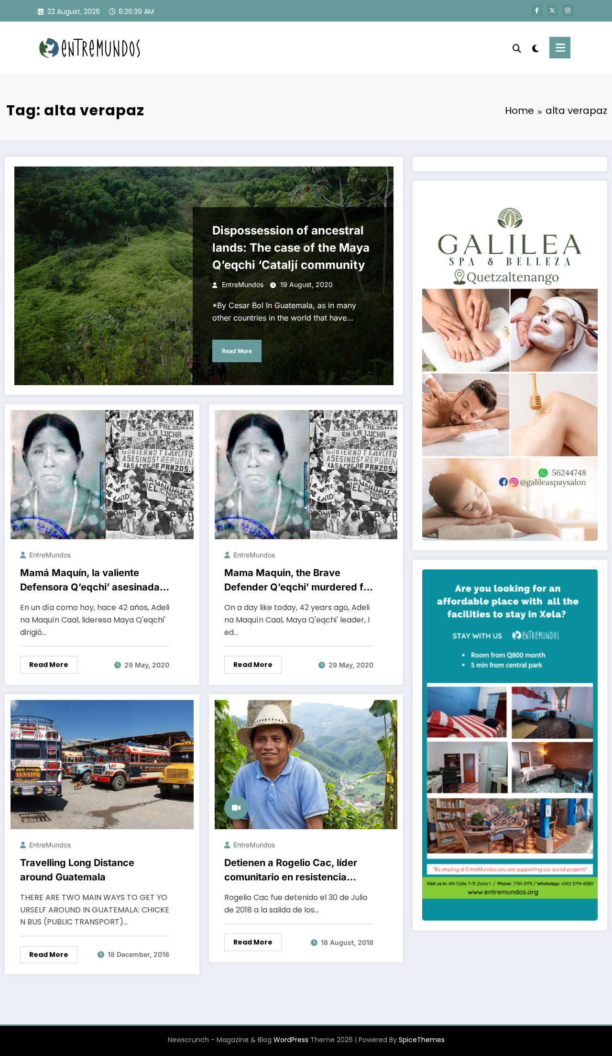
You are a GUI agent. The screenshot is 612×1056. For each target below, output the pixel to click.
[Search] (517, 47)
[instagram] (567, 10)
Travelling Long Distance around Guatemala (77, 870)
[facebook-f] (537, 10)
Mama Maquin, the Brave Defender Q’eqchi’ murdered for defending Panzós (298, 580)
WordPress (290, 1040)
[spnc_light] (535, 47)
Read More (237, 351)
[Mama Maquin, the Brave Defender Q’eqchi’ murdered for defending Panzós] (306, 473)
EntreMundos (242, 284)
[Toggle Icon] (559, 47)
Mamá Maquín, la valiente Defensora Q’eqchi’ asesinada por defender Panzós (90, 580)
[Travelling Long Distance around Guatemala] (102, 763)
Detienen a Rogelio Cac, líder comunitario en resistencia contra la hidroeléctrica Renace (296, 870)
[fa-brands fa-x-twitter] (552, 10)
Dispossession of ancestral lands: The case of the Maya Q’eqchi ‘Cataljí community (291, 247)
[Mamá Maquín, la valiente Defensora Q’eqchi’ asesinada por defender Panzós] (102, 473)
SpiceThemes (422, 1040)
